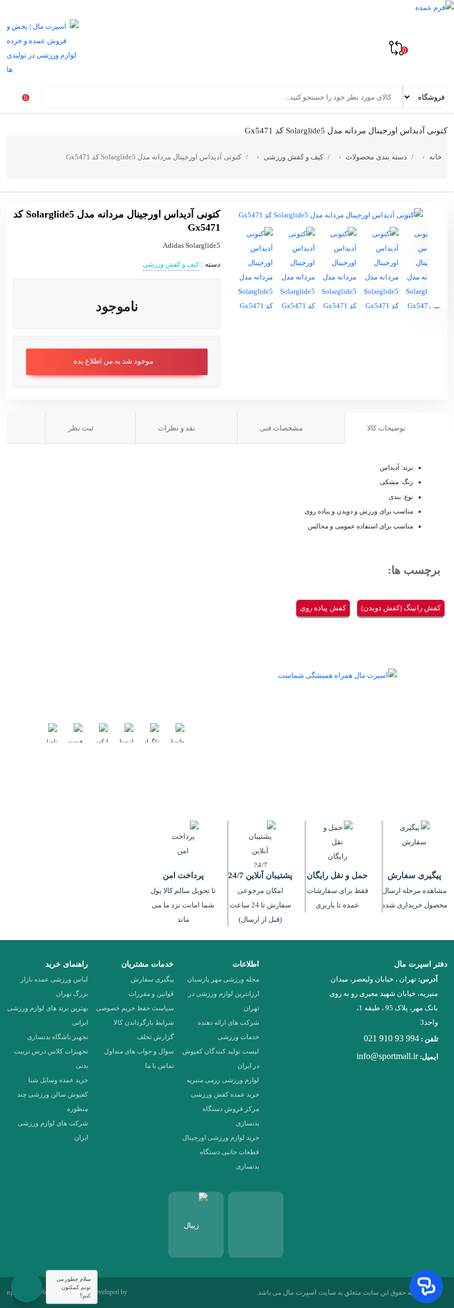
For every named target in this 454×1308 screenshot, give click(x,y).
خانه (435, 157)
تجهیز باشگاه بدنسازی (57, 1037)
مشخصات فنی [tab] (282, 428)
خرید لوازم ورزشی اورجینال (220, 1137)
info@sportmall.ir (387, 1056)
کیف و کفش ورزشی (293, 157)
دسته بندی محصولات (376, 157)
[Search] (52, 96)
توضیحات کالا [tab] (387, 428)
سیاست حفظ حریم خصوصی (135, 1008)
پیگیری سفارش (152, 979)
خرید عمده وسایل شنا (58, 1080)
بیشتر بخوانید (305, 761)
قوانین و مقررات (151, 994)
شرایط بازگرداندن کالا (144, 1022)
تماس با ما (159, 1066)
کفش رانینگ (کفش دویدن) (401, 608)
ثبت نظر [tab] (81, 428)
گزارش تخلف (155, 1037)
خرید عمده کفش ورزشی (225, 1094)
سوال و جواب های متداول (139, 1051)
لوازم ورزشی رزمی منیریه (223, 1080)
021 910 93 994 (391, 1038)
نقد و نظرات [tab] (177, 428)
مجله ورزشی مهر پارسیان (223, 979)
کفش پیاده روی (323, 608)
